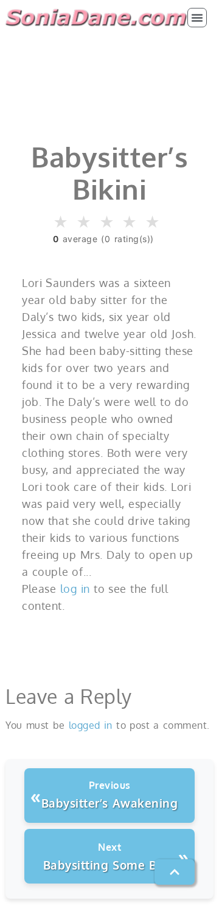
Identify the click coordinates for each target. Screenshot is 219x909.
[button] (197, 17)
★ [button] (61, 222)
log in (75, 588)
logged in (91, 725)
